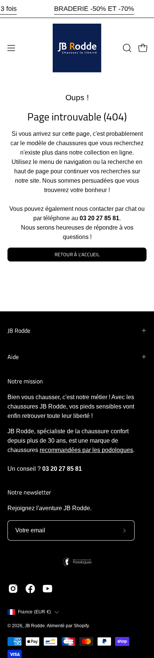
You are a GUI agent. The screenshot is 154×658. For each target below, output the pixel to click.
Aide (13, 356)
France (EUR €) (34, 611)
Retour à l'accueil (77, 254)
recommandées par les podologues (86, 450)
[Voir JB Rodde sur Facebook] (30, 588)
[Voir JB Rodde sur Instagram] (13, 588)
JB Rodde (18, 330)
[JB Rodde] (77, 48)
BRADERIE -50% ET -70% (94, 8)
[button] (126, 48)
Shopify (81, 625)
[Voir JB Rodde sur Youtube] (47, 588)
